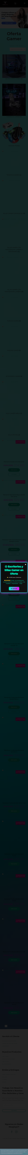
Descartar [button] (25, 1153)
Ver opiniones (14, 588)
